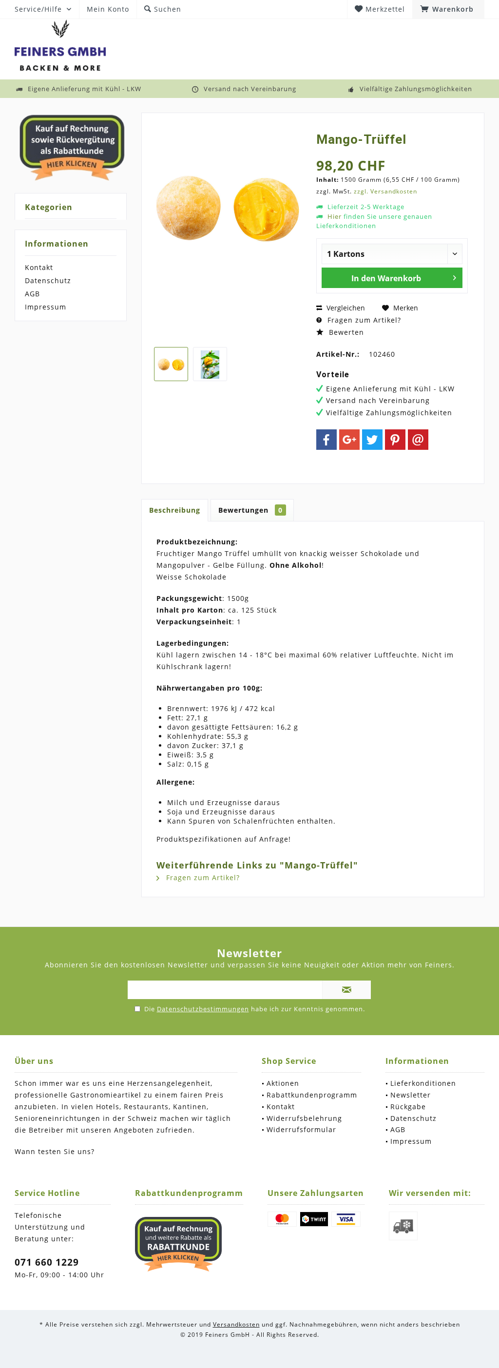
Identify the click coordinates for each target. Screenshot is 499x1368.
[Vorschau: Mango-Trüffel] (171, 364)
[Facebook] (326, 439)
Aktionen (283, 1083)
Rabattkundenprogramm (312, 1094)
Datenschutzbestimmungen (203, 1008)
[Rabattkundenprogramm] (178, 1244)
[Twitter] (372, 439)
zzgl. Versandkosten (385, 191)
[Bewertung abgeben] (392, 152)
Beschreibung (174, 510)
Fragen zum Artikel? (363, 320)
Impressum (45, 306)
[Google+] (349, 439)
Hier (334, 216)
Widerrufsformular (301, 1129)
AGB (32, 293)
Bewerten (345, 332)
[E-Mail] (418, 439)
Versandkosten (236, 1324)
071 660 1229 (47, 1262)
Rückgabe (408, 1106)
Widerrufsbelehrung (304, 1118)
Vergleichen (345, 307)
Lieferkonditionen (423, 1083)
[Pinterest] (395, 439)
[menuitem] (448, 9)
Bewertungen (250, 510)
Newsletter (410, 1094)
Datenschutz (48, 280)
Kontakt (39, 267)
